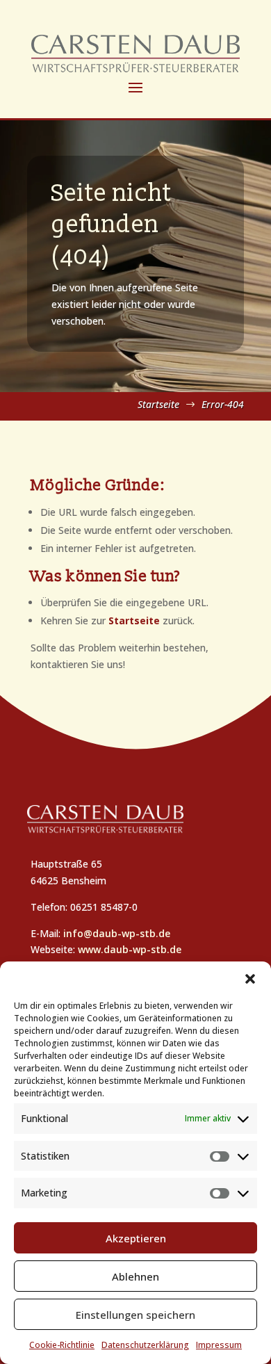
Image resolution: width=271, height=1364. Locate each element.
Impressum (219, 1345)
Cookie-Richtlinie (62, 1345)
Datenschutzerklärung (145, 1345)
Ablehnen (135, 1276)
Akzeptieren (136, 1238)
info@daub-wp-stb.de (116, 933)
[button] (250, 979)
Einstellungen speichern (135, 1315)
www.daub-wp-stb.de (129, 949)
